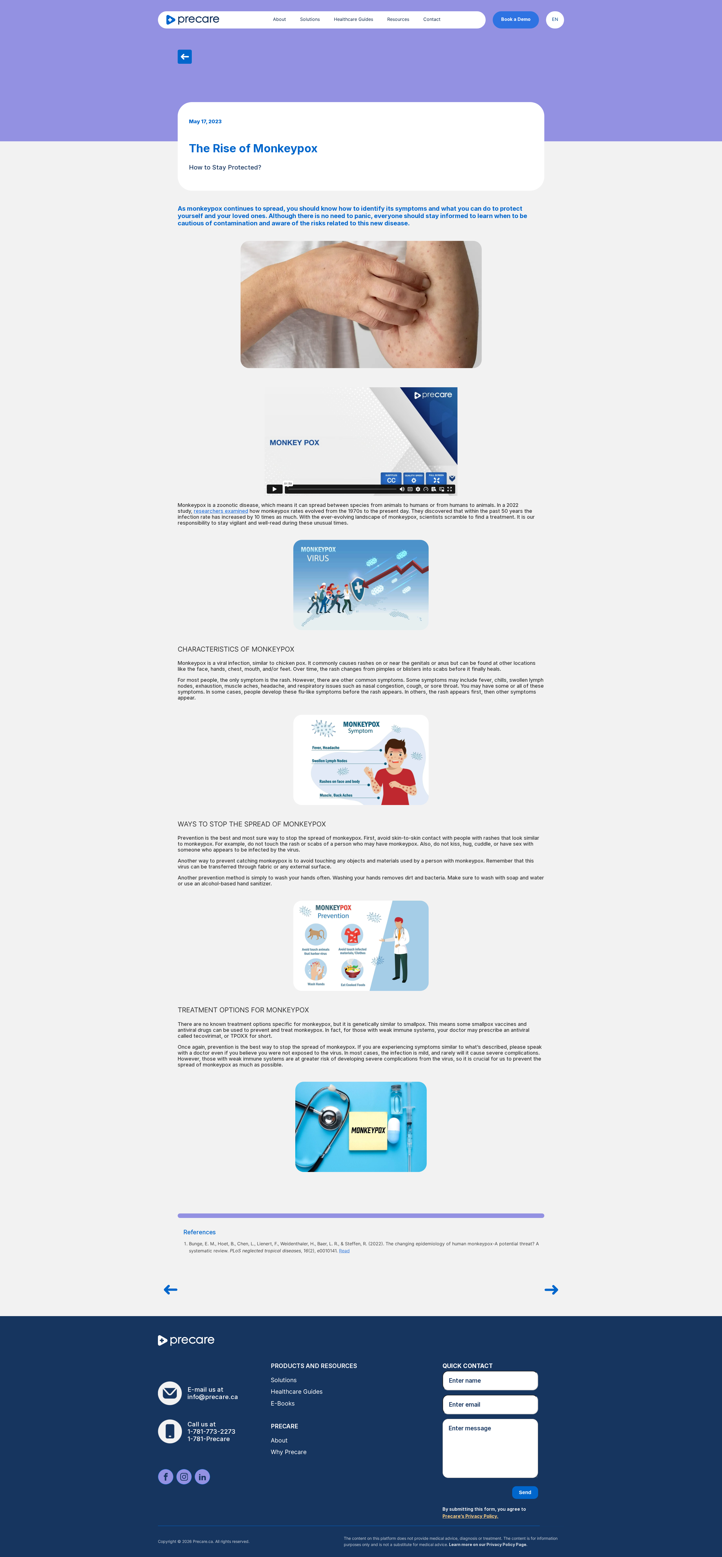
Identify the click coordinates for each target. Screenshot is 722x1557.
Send (525, 1492)
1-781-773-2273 (211, 1431)
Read (344, 1250)
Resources (398, 19)
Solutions (310, 19)
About (279, 19)
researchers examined (221, 511)
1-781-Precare (209, 1438)
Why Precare (289, 1451)
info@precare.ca (213, 1396)
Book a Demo (516, 19)
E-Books (283, 1403)
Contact (432, 19)
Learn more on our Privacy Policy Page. (487, 1544)
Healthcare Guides (353, 19)
